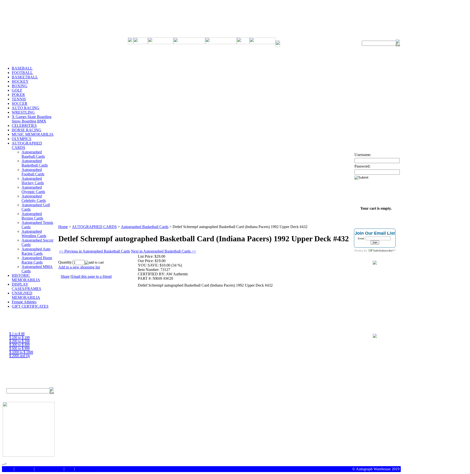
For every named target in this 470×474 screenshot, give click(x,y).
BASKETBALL (25, 77)
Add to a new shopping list (79, 267)
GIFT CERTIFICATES (30, 306)
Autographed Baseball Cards (33, 154)
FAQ (69, 469)
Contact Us (24, 469)
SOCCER (19, 103)
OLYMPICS (21, 139)
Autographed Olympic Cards (33, 189)
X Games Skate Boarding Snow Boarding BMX (31, 119)
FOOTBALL (22, 73)
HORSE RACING (26, 130)
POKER (18, 95)
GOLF (17, 90)
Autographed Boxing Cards (32, 216)
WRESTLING (23, 112)
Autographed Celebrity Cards (34, 198)
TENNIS (19, 99)
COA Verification (49, 469)
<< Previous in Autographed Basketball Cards (94, 251)
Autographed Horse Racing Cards (37, 260)
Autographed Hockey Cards (33, 180)
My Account (85, 469)
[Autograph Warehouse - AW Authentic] (375, 263)
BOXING (19, 86)
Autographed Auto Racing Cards (36, 251)
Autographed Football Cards (33, 172)
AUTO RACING (25, 108)
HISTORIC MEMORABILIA (26, 277)
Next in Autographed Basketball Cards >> (163, 251)
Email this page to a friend (91, 276)
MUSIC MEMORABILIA (33, 134)
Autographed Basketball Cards (35, 163)
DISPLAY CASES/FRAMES (26, 286)
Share (65, 276)
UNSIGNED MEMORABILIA (26, 295)
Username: (362, 155)
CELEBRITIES (24, 125)
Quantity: (65, 262)
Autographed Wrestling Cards (34, 233)
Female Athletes (24, 302)
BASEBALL (22, 68)
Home (63, 227)
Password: (362, 166)
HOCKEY (20, 81)
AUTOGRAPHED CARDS (94, 227)
